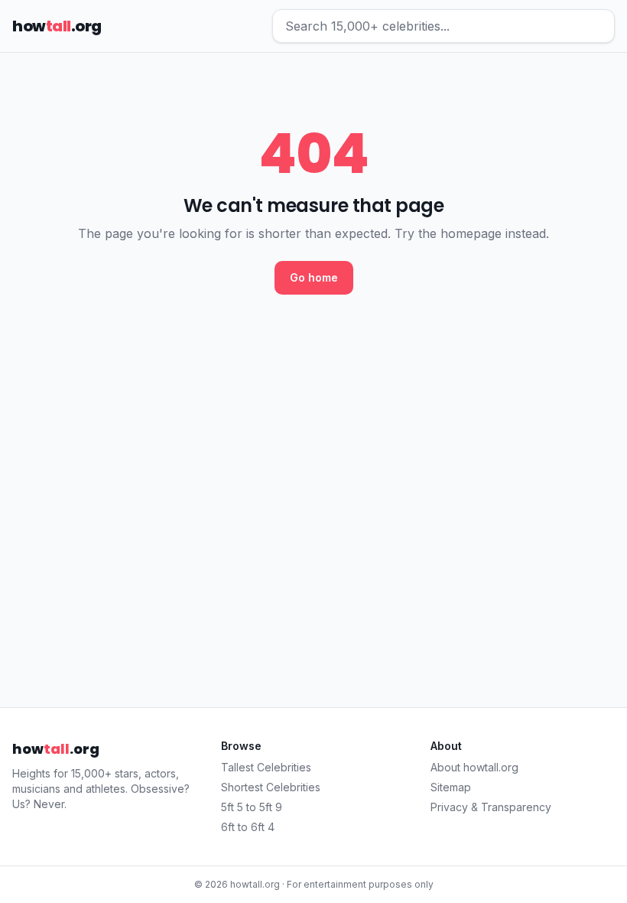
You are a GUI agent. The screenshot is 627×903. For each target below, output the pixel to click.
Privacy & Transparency (490, 806)
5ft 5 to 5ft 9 (251, 806)
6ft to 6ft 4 (248, 826)
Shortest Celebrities (270, 787)
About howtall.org (474, 767)
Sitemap (450, 787)
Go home (314, 277)
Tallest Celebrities (266, 767)
